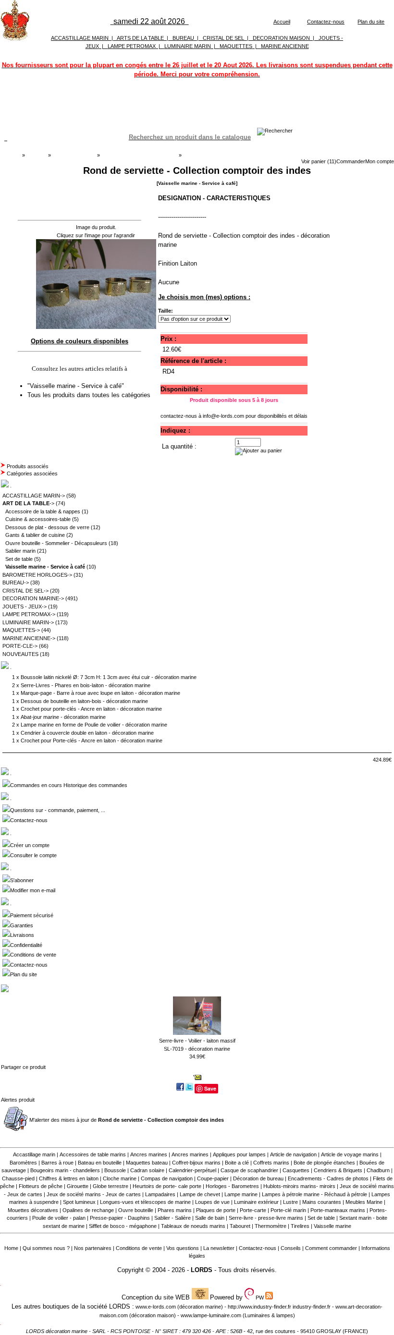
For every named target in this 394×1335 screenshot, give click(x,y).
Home (11, 1248)
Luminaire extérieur (256, 1202)
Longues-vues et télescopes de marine (145, 1202)
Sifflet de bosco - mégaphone (123, 1226)
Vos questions (182, 1248)
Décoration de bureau (258, 1178)
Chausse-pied (18, 1178)
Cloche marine (119, 1178)
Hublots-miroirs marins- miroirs (299, 1186)
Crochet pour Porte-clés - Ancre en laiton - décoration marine (91, 740)
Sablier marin (20, 551)
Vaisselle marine (332, 1226)
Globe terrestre (110, 1186)
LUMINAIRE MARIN (187, 46)
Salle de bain (209, 1218)
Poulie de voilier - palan (59, 1218)
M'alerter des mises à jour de (126, 1120)
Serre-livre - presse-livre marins (266, 1218)
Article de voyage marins (350, 1154)
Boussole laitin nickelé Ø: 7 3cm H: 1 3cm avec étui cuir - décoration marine (109, 677)
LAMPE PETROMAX (132, 46)
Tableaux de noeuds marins (193, 1226)
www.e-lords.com (155, 1307)
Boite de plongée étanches (324, 1162)
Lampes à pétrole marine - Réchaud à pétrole (314, 1194)
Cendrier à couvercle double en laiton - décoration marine (87, 733)
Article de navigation (293, 1154)
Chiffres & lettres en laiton (68, 1178)
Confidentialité (26, 945)
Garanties (21, 925)
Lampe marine (241, 1194)
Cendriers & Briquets (338, 1170)
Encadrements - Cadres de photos (328, 1178)
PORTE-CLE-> (19, 646)
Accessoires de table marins (93, 1154)
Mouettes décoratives (33, 1210)
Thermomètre (270, 1226)
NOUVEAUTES (20, 654)
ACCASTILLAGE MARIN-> (33, 495)
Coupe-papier (213, 1178)
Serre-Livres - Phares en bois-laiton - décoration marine (85, 685)
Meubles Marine (363, 1202)
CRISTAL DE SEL (223, 38)
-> (28, 503)
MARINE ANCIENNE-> (28, 638)
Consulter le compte (33, 855)
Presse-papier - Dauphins (120, 1218)
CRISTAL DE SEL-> (25, 591)
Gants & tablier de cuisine (35, 535)
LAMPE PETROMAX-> (28, 614)
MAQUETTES (236, 46)
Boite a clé (237, 1162)
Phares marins (175, 1210)
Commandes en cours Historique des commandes (68, 785)
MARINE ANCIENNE (285, 46)
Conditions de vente (33, 955)
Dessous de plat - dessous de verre (47, 527)
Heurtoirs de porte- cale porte (167, 1186)
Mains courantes (321, 1202)
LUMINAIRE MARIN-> (28, 622)
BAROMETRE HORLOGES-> (37, 575)
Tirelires (300, 1226)
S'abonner (22, 880)
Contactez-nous (326, 21)
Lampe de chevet (200, 1194)
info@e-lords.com (223, 416)
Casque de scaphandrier (249, 1170)
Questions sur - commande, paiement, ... (57, 810)
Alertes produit (18, 1100)
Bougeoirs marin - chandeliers (65, 1170)
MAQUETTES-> (21, 630)
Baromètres (23, 1162)
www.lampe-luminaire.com (211, 1315)
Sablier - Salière (172, 1218)
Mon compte (379, 161)
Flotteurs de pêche (40, 1186)
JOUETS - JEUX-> (24, 606)
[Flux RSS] (275, 131)
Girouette (77, 1186)
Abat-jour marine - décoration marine (63, 717)
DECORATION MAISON (281, 38)
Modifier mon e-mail (32, 890)
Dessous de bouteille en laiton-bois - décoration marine (84, 701)
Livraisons (22, 935)
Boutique (36, 155)
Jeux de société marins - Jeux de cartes (94, 1194)
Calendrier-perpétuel (192, 1170)
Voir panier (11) (318, 161)
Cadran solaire (147, 1170)
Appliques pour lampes (239, 1154)
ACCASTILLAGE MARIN (80, 38)
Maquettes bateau (147, 1162)
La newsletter (218, 1248)
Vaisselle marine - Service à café (139, 155)
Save (210, 1088)
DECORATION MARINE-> (33, 598)
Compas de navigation (167, 1178)
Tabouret (240, 1226)
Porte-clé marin (289, 1210)
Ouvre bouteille (135, 1210)
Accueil (281, 21)
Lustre (290, 1202)
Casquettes (296, 1170)
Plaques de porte (215, 1210)
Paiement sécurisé (31, 915)
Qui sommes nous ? (46, 1248)
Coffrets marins (271, 1162)
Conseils (291, 1248)
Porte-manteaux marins (337, 1210)
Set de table (19, 559)
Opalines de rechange (88, 1210)
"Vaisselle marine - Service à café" (76, 385)
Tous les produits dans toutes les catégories (88, 395)
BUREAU (183, 38)
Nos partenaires (92, 1248)
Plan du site (370, 21)
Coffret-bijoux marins (196, 1162)
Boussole (115, 1170)
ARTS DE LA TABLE (140, 38)
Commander (350, 161)
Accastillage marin (34, 1154)
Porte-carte (253, 1210)
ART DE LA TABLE (74, 155)
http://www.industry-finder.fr (259, 1307)
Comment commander (331, 1248)
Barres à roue (57, 1162)
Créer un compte (29, 845)
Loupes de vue (212, 1202)
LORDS (201, 1270)
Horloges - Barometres (232, 1186)
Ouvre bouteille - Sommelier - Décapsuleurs (56, 543)
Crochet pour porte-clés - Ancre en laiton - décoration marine (91, 709)
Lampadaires (160, 1194)
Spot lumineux (79, 1202)
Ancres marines (148, 1154)
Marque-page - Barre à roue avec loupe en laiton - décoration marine (100, 693)
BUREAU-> (15, 582)
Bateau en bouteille (100, 1162)
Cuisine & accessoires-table (38, 519)
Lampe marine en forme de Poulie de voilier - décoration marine (94, 725)
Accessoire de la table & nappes (42, 511)
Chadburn (378, 1170)
